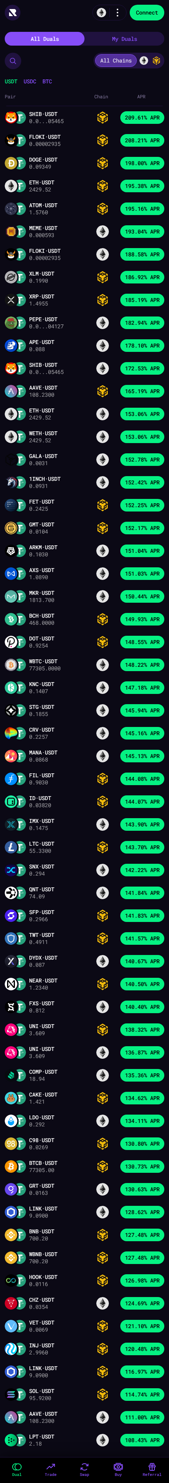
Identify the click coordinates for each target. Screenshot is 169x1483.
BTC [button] (47, 81)
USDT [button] (11, 81)
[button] (13, 61)
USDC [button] (30, 81)
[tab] (44, 39)
